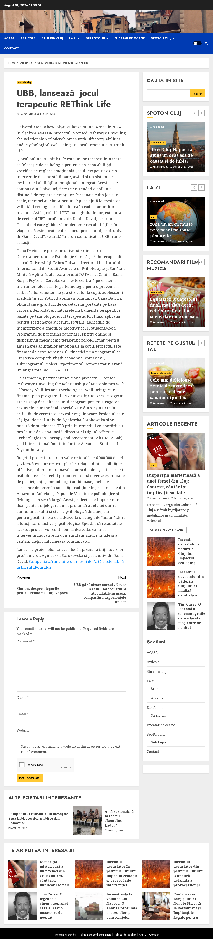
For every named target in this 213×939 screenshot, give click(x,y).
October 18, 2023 (182, 322)
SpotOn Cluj (161, 38)
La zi (72, 38)
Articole (28, 38)
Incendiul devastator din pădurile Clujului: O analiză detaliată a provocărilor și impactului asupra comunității (191, 593)
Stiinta (156, 688)
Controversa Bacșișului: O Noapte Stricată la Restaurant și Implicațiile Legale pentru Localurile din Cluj (187, 910)
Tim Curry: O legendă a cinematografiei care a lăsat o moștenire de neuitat (192, 616)
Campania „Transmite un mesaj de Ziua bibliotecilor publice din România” (38, 818)
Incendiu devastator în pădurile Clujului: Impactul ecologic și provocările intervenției (190, 555)
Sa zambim (159, 715)
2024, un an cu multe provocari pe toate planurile (171, 229)
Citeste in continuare (166, 530)
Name (23, 697)
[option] (176, 147)
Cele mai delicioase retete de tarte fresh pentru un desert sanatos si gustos (172, 388)
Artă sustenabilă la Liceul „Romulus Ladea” (119, 818)
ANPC (143, 935)
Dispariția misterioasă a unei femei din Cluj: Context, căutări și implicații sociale (173, 483)
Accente (157, 698)
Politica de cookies (125, 935)
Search (198, 94)
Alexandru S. (160, 166)
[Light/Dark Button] (197, 43)
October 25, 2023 (182, 166)
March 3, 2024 (32, 114)
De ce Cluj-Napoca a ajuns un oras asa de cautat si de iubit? (171, 155)
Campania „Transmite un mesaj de (60, 561)
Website (23, 730)
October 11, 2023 (182, 403)
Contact (11, 48)
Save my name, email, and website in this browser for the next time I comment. (70, 749)
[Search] (206, 43)
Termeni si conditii (66, 935)
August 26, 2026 (183, 498)
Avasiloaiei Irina (159, 498)
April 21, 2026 (19, 828)
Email (22, 714)
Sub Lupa (158, 742)
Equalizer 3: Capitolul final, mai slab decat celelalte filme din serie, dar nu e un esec (174, 307)
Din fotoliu (95, 38)
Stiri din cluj (52, 38)
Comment (26, 641)
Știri (153, 465)
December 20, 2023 (183, 241)
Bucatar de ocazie (129, 38)
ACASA (9, 38)
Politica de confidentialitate (95, 935)
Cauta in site (165, 80)
